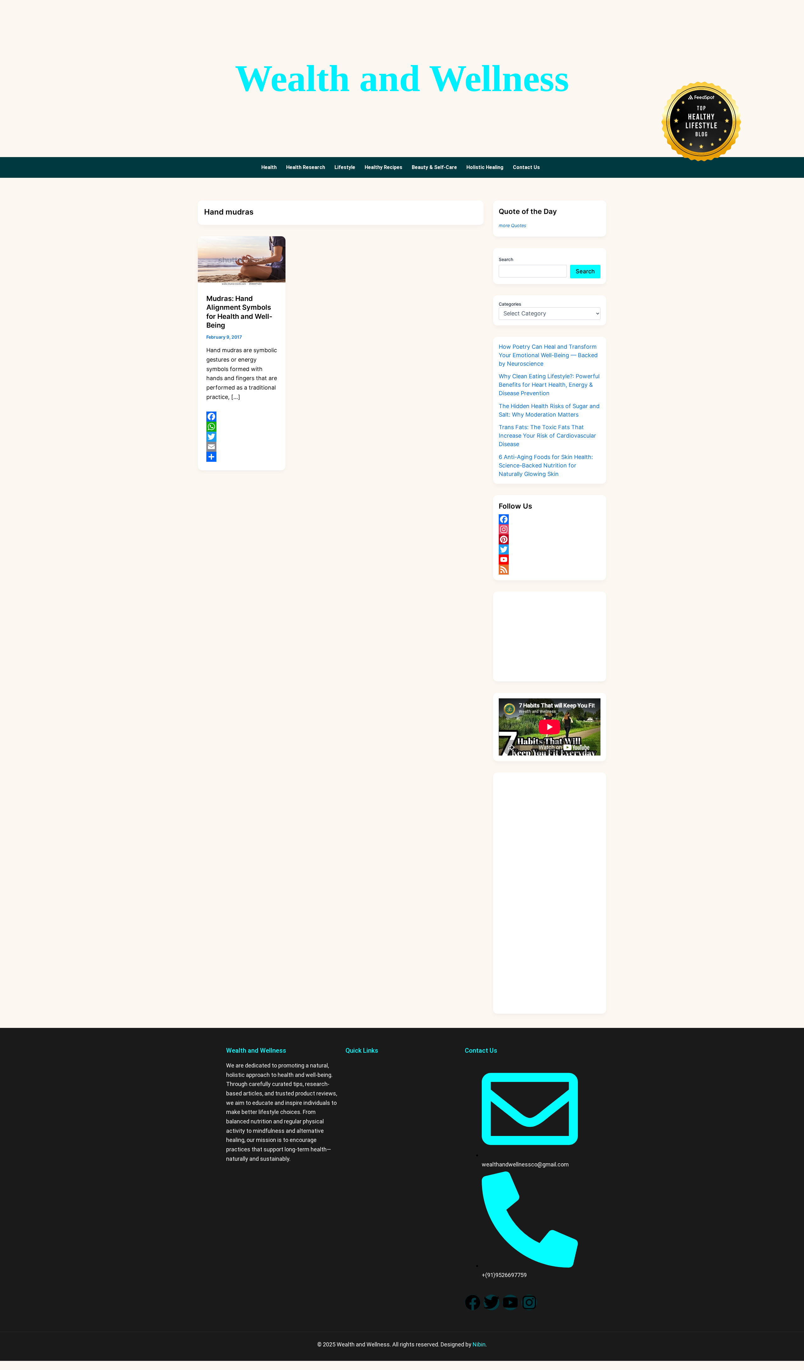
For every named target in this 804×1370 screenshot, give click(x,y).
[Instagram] (549, 529)
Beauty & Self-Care (434, 167)
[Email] (241, 447)
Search (506, 259)
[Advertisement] (549, 636)
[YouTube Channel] (549, 559)
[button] (528, 167)
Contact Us (526, 167)
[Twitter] (241, 437)
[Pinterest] (549, 539)
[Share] (241, 457)
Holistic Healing (484, 167)
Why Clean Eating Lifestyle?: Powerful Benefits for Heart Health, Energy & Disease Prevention (549, 384)
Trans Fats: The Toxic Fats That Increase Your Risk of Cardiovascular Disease (547, 435)
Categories (510, 304)
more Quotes (512, 225)
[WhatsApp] (241, 427)
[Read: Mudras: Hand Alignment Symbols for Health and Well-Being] (241, 260)
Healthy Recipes (383, 167)
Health (269, 167)
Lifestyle (344, 167)
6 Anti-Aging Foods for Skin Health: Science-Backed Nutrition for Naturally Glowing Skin (546, 465)
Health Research (305, 167)
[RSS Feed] (549, 570)
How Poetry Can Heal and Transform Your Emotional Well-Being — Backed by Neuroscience (548, 355)
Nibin (479, 1344)
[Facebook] (241, 417)
